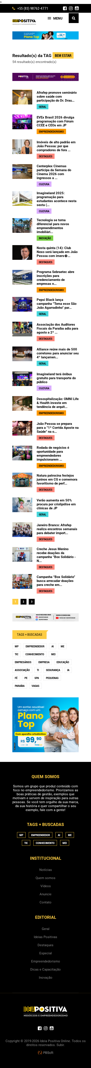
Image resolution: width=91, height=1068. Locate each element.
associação (22, 670)
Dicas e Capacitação (45, 969)
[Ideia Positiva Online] (24, 22)
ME (62, 646)
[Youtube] (77, 8)
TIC (16, 654)
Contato (45, 902)
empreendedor (35, 646)
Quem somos (45, 878)
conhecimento (34, 654)
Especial (45, 953)
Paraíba (20, 685)
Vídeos (45, 886)
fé (16, 678)
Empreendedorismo (45, 961)
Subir (60, 1045)
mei (53, 654)
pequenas (52, 678)
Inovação (45, 978)
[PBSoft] (45, 1053)
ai (52, 646)
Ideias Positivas (45, 937)
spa (36, 678)
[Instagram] (71, 8)
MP (17, 646)
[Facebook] (65, 8)
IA (68, 670)
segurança (53, 670)
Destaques (45, 945)
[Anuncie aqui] (45, 619)
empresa (43, 662)
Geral (45, 929)
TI (38, 670)
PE (26, 678)
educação (63, 662)
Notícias (45, 870)
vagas (35, 685)
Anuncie (45, 894)
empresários (23, 662)
